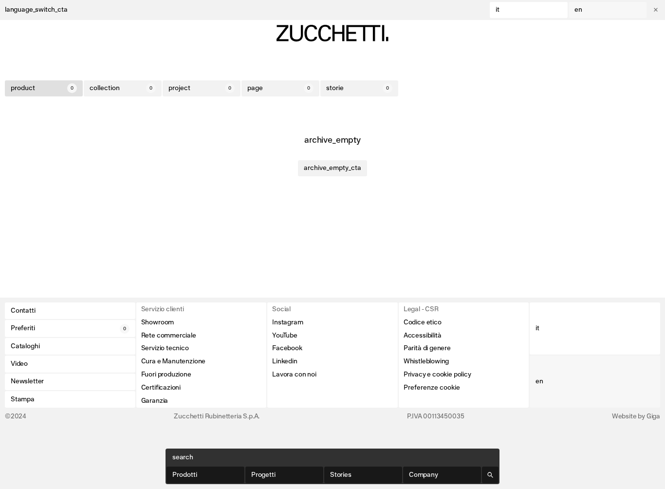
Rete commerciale (168, 335)
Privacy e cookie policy (437, 374)
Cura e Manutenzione (173, 361)
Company (423, 474)
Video (19, 363)
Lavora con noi (294, 374)
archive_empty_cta (332, 168)
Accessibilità (423, 335)
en (578, 9)
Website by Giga (636, 416)
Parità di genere (427, 348)
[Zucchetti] (332, 33)
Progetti (263, 474)
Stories (340, 474)
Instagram (287, 322)
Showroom (157, 322)
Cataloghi (25, 346)
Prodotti (184, 474)
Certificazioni (161, 387)
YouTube (284, 335)
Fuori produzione (166, 374)
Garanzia (154, 400)
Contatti (23, 310)
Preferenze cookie (432, 387)
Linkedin (284, 361)
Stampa (23, 399)
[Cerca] (490, 475)
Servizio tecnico (165, 348)
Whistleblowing (426, 361)
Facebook (287, 348)
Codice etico (423, 322)
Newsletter (27, 381)
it (497, 9)
